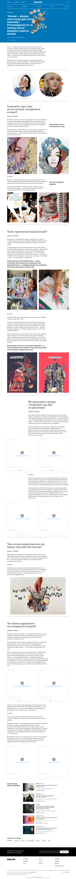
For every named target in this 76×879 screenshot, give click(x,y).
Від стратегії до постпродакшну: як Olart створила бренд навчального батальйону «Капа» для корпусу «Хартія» (45, 807)
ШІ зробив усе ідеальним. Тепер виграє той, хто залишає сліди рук (46, 818)
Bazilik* (67, 872)
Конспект (67, 6)
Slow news (9, 6)
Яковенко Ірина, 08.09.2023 (12, 40)
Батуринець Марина (39, 823)
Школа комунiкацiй (59, 866)
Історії (39, 6)
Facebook (9, 2)
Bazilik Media (38, 790)
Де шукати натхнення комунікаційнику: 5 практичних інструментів (45, 796)
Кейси (52, 6)
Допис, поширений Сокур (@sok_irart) (22, 533)
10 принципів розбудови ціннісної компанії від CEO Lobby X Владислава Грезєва (46, 829)
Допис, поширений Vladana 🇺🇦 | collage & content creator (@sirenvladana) (22, 470)
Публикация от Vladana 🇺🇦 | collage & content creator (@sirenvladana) (22, 700)
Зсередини (24, 6)
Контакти (41, 863)
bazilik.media (33, 872)
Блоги (42, 783)
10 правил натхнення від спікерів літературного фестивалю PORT (47, 786)
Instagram (16, 2)
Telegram (23, 2)
